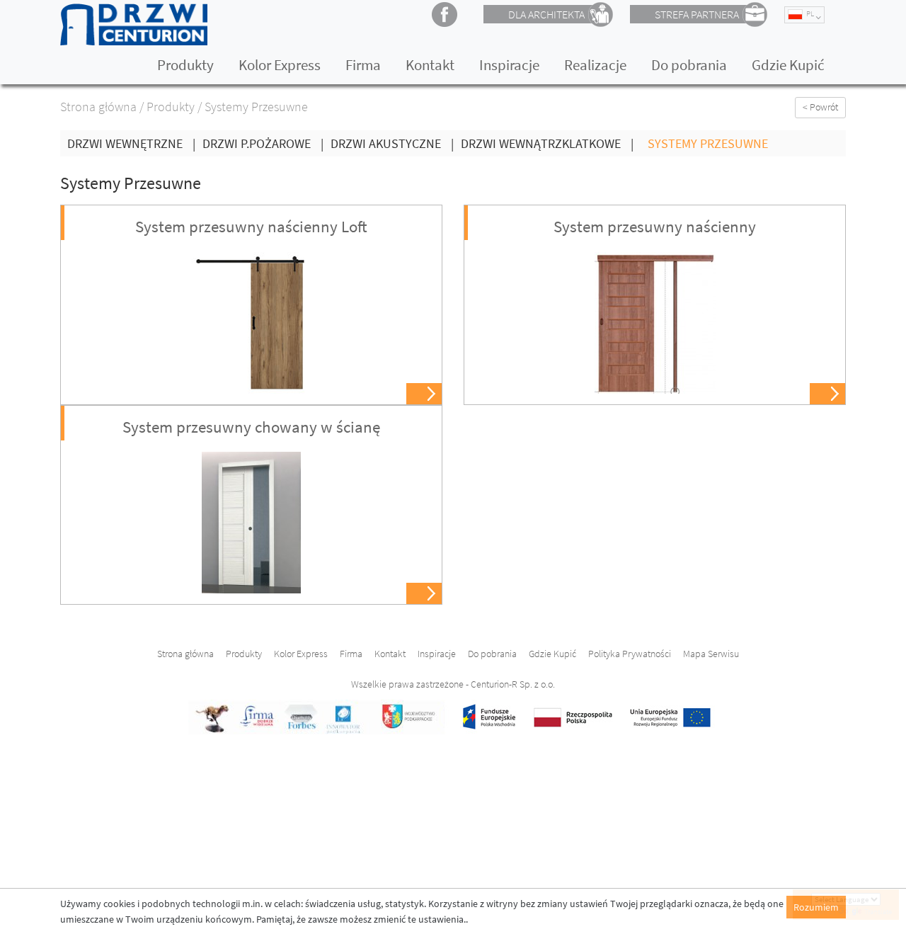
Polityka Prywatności (629, 653)
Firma (363, 64)
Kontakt (430, 64)
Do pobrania (689, 64)
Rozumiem (816, 907)
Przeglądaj (425, 394)
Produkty (185, 64)
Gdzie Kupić (788, 64)
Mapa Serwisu (711, 653)
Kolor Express (280, 64)
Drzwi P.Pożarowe (262, 143)
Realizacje (595, 64)
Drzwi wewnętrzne (131, 143)
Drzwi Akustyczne (392, 143)
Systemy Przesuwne (708, 143)
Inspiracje (509, 64)
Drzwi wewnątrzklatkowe (547, 143)
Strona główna (98, 106)
